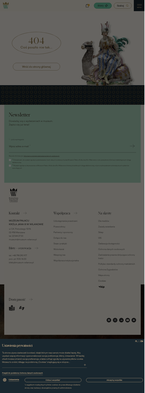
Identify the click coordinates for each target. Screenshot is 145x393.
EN (141, 341)
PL (136, 341)
